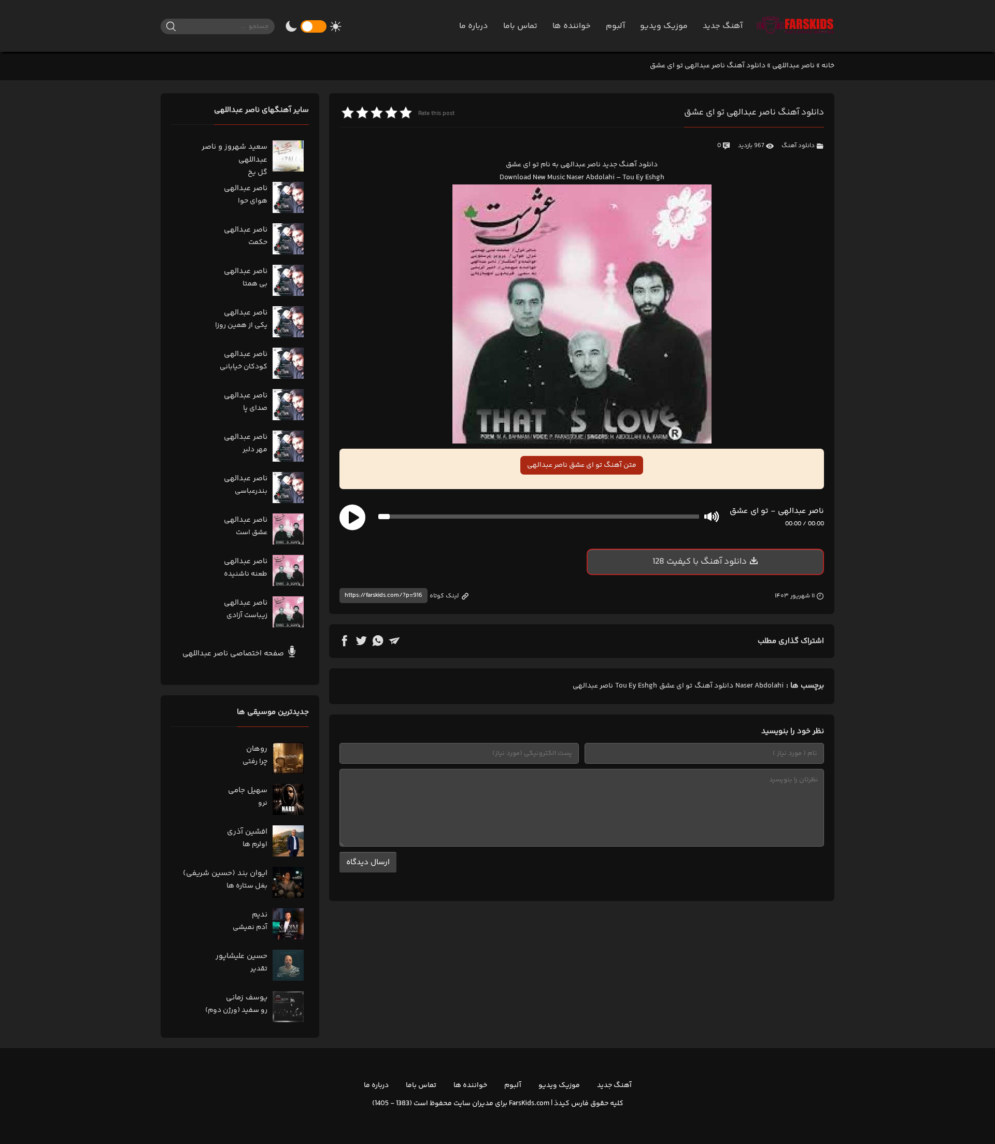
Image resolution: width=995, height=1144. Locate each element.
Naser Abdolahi (759, 686)
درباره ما (473, 26)
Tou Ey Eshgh (636, 686)
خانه (827, 66)
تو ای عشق (675, 686)
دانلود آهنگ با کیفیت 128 (699, 561)
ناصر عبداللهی (793, 66)
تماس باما (520, 26)
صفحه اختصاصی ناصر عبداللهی (234, 654)
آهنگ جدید (723, 26)
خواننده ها (571, 26)
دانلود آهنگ (798, 146)
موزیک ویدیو (664, 26)
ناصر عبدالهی (593, 686)
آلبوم (615, 26)
